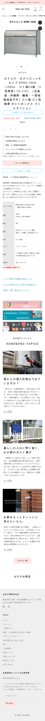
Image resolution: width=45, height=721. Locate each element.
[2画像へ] (23, 66)
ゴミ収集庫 (12, 16)
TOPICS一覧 (22, 561)
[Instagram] (9, 606)
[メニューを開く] (3, 9)
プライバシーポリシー (11, 636)
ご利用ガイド (8, 628)
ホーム (4, 16)
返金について (8, 652)
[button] (22, 170)
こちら (17, 678)
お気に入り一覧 (9, 656)
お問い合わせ (8, 664)
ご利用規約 (7, 648)
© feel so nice (22, 715)
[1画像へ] (21, 66)
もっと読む (8, 411)
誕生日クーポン (9, 660)
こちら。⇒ (33, 177)
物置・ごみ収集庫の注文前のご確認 (16, 632)
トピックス (7, 624)
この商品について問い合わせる (22, 112)
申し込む (9, 703)
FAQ (4, 644)
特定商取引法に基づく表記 (13, 640)
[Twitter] (3, 606)
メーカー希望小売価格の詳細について (17, 279)
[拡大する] (40, 23)
